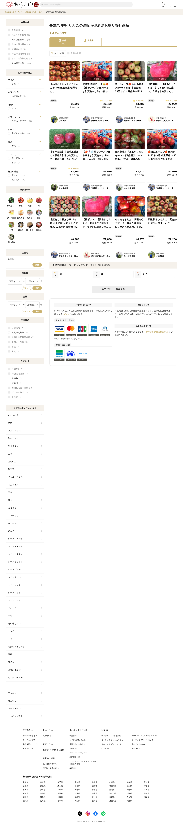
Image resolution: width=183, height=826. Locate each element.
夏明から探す (59, 33)
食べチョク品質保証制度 (157, 332)
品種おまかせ (14, 670)
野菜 (21, 206)
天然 (15, 351)
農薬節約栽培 (19, 332)
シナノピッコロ (15, 562)
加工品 (39, 230)
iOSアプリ (106, 749)
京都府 (42, 793)
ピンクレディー (15, 677)
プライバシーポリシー (78, 753)
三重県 (146, 790)
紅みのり (12, 701)
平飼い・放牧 (19, 342)
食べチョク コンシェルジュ (112, 740)
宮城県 (77, 782)
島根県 (146, 793)
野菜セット (11, 206)
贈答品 (16, 378)
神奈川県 (113, 786)
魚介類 (29, 218)
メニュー (173, 6)
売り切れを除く (20, 39)
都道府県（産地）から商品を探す (38, 776)
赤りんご (18, 180)
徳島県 (77, 797)
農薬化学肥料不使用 (22, 337)
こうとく (12, 508)
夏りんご (18, 175)
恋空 (10, 492)
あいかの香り (14, 415)
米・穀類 (29, 230)
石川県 (25, 790)
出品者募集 (47, 736)
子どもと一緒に (20, 133)
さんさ (11, 531)
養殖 (15, 347)
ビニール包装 (19, 392)
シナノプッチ (14, 569)
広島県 (42, 797)
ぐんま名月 (13, 484)
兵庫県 (77, 793)
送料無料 (17, 30)
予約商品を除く (21, 63)
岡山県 (25, 797)
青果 (16, 146)
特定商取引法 (74, 757)
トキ (10, 639)
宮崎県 (94, 801)
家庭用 (16, 383)
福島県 (129, 782)
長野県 (77, 790)
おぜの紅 (12, 461)
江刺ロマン (13, 438)
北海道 (25, 782)
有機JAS (17, 369)
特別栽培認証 (19, 373)
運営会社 (73, 736)
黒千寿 (11, 469)
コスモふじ (13, 515)
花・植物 (11, 242)
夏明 (10, 654)
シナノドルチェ (15, 554)
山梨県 (60, 790)
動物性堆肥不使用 (21, 388)
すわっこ (12, 608)
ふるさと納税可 (20, 35)
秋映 (10, 423)
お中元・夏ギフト (21, 121)
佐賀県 (25, 801)
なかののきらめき (16, 647)
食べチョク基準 (29, 740)
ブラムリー (13, 693)
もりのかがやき (15, 716)
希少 (16, 163)
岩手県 (60, 782)
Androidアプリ (138, 749)
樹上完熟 (17, 158)
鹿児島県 (113, 801)
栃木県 (25, 786)
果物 (30, 206)
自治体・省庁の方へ (51, 768)
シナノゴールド (15, 538)
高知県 (129, 797)
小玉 (15, 83)
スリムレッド (14, 600)
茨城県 (146, 782)
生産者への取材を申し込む (53, 750)
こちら (66, 314)
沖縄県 (129, 801)
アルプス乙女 (14, 430)
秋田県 (94, 782)
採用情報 (73, 768)
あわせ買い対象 (20, 44)
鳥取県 (129, 793)
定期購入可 (76, 53)
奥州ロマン (13, 446)
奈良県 (94, 793)
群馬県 (42, 786)
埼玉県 (60, 786)
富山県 (146, 786)
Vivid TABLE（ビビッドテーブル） (146, 736)
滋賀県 (25, 793)
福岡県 (146, 797)
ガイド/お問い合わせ (77, 740)
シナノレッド (14, 592)
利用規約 (73, 749)
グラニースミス (15, 477)
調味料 (20, 230)
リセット (26, 288)
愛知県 (129, 790)
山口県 (60, 797)
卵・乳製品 (11, 218)
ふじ (10, 685)
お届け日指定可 (20, 54)
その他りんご (14, 623)
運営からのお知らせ (77, 744)
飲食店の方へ (28, 749)
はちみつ (20, 218)
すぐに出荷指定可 (21, 58)
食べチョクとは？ (30, 736)
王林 (10, 454)
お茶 (11, 230)
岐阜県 (94, 790)
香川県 (94, 797)
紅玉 (10, 500)
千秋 (10, 616)
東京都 (94, 786)
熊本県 (60, 801)
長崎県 (42, 801)
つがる (11, 631)
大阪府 (60, 793)
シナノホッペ (14, 577)
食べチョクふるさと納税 (111, 736)
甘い (16, 108)
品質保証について (30, 744)
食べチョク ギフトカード (112, 744)
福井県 (42, 790)
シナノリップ (14, 585)
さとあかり (13, 523)
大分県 (77, 801)
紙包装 (16, 397)
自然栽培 (17, 328)
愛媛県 (112, 797)
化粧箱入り (18, 96)
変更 (37, 265)
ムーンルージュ (15, 708)
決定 (37, 288)
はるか (11, 662)
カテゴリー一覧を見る (113, 289)
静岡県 (112, 790)
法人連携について (50, 764)
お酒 (39, 218)
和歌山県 (113, 793)
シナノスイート (15, 546)
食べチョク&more (139, 744)
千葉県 (77, 786)
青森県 (42, 782)
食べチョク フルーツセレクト (143, 740)
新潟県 (129, 786)
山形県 (112, 782)
